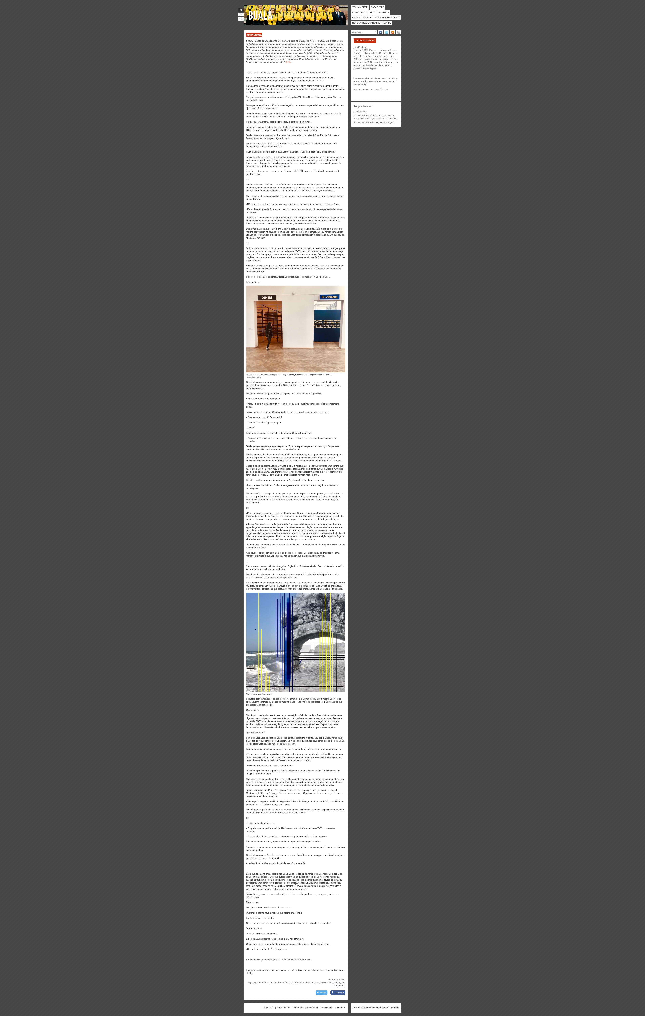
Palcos (356, 17)
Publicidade (327, 1007)
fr (241, 19)
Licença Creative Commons (385, 1007)
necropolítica (339, 985)
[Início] (261, 15)
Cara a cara (377, 7)
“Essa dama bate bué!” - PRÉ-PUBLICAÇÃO (374, 122)
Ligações (341, 1007)
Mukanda (383, 12)
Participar (298, 1007)
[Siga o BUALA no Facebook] (380, 32)
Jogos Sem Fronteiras (387, 17)
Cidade (367, 17)
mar (317, 982)
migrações (339, 982)
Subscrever (312, 1007)
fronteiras (299, 982)
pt (241, 10)
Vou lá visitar (360, 7)
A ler (372, 12)
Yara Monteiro (338, 979)
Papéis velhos (360, 112)
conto (291, 982)
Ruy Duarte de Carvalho (366, 23)
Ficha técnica (283, 1007)
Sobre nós (268, 1007)
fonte (288, 62)
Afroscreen (359, 12)
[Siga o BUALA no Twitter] (386, 32)
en (241, 14)
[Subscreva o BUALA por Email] (398, 32)
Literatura (310, 982)
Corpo (387, 23)
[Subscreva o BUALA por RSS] (392, 32)
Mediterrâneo (326, 982)
